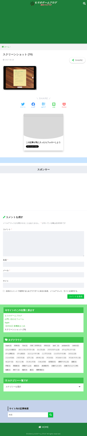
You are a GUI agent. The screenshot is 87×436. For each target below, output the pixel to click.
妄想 (74, 362)
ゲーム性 (21, 353)
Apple (8, 345)
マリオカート (61, 357)
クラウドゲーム (53, 349)
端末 (24, 370)
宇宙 (8, 366)
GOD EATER (35, 345)
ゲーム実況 (10, 353)
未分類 (45, 366)
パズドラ (20, 357)
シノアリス (46, 353)
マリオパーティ (74, 357)
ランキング (30, 362)
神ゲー (16, 370)
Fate (24, 345)
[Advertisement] (44, 26)
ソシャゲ (10, 357)
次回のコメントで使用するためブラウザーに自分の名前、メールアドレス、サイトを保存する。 (42, 291)
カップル (41, 349)
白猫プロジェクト (71, 366)
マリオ (50, 357)
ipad (56, 345)
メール (6, 270)
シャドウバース (60, 353)
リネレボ (42, 362)
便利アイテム (63, 362)
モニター (9, 362)
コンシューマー (33, 353)
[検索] (50, 414)
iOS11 (47, 345)
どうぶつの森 (11, 349)
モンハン (19, 362)
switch (75, 345)
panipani (65, 345)
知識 (8, 370)
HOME (45, 427)
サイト (6, 281)
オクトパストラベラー (26, 349)
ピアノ (30, 357)
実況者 (16, 366)
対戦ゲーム (26, 366)
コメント (7, 229)
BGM (16, 345)
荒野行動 (40, 370)
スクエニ (72, 353)
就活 (36, 366)
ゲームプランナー (68, 349)
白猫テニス (56, 366)
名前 (5, 260)
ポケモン (40, 357)
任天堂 (52, 362)
